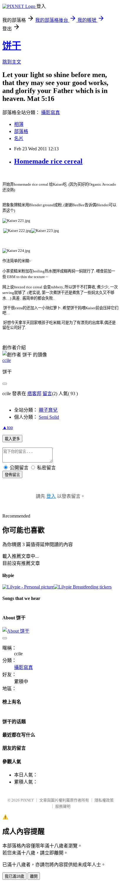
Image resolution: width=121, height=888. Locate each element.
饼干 (11, 45)
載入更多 (12, 439)
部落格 (21, 131)
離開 (34, 876)
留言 (47, 393)
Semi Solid (49, 417)
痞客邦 (34, 393)
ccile (6, 360)
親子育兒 (48, 410)
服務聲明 (62, 806)
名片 (18, 138)
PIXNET (27, 800)
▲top (7, 427)
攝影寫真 (50, 112)
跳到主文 (11, 61)
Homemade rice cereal (48, 161)
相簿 (18, 124)
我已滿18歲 (14, 876)
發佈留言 (12, 475)
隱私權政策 (104, 800)
